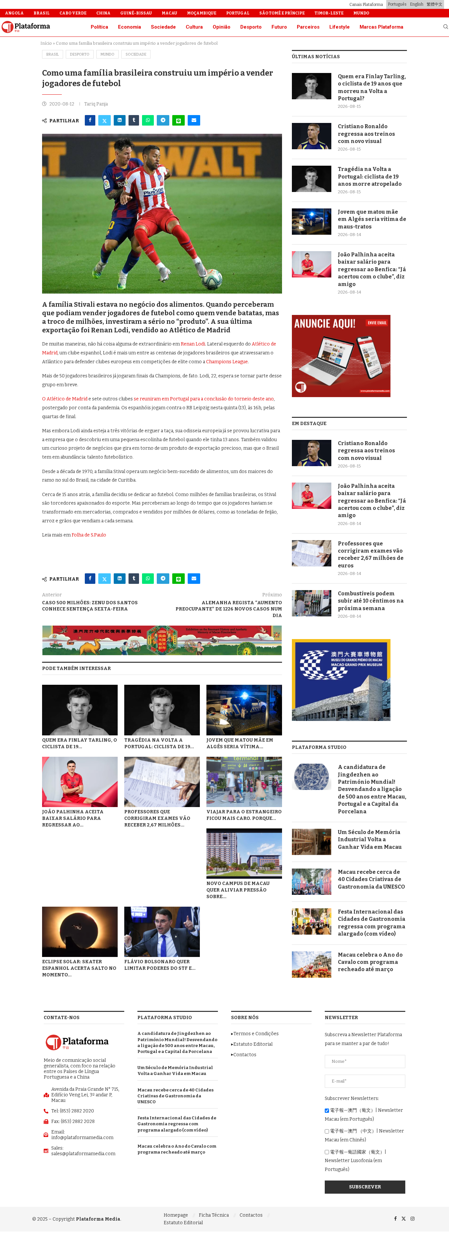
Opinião (221, 27)
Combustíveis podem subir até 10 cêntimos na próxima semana (371, 600)
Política (99, 27)
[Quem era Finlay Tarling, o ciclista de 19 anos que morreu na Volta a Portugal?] (80, 710)
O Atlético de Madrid (64, 399)
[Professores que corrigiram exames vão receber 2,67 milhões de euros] (162, 782)
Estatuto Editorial (183, 1223)
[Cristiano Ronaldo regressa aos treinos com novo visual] (311, 136)
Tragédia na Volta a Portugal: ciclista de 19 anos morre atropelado (370, 176)
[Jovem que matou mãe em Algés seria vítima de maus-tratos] (244, 710)
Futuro (279, 27)
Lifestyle (339, 27)
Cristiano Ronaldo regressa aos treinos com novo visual (366, 133)
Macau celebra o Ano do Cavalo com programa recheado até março (370, 962)
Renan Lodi (193, 344)
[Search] (445, 27)
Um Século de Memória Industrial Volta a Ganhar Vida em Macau (370, 839)
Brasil (42, 13)
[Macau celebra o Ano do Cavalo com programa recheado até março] (311, 964)
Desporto (251, 27)
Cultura (194, 27)
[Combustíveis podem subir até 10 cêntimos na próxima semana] (311, 603)
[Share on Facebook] (90, 120)
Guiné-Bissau (136, 13)
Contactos (251, 1215)
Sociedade (163, 27)
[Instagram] (412, 1219)
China (103, 13)
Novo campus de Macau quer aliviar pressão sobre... (238, 890)
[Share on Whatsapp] (148, 120)
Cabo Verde (72, 13)
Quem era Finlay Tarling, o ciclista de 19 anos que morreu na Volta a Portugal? (372, 87)
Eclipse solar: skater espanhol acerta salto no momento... (79, 968)
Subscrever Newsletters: (352, 1098)
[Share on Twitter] (104, 120)
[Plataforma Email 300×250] (341, 318)
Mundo (361, 13)
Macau (169, 13)
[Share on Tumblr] (134, 120)
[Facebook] (395, 1219)
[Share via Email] (194, 120)
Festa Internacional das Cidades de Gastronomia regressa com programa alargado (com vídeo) (371, 923)
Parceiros (308, 27)
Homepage (176, 1215)
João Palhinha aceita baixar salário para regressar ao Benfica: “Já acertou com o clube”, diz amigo (372, 269)
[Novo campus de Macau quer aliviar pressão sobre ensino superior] (244, 853)
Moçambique (201, 13)
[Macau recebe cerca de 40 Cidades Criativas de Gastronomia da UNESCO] (311, 882)
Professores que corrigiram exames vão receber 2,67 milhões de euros (371, 554)
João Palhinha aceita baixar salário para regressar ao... (73, 818)
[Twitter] (403, 1219)
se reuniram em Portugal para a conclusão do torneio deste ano (204, 399)
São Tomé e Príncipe (282, 13)
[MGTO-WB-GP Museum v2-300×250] (341, 642)
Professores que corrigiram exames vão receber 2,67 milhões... (157, 818)
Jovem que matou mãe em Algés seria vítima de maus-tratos (372, 219)
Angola (14, 13)
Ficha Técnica (214, 1215)
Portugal (237, 13)
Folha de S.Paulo (89, 535)
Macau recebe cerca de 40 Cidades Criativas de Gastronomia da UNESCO (371, 879)
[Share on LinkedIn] (120, 120)
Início (46, 43)
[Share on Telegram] (163, 120)
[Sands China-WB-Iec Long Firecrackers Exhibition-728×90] (162, 628)
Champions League (227, 362)
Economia (129, 27)
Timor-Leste (329, 13)
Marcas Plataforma (381, 27)
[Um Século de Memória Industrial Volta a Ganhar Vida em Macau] (311, 842)
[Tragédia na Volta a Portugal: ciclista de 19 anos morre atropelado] (162, 710)
